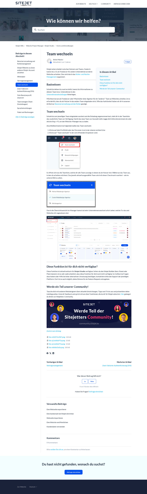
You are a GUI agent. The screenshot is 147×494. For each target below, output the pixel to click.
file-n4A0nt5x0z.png (56, 347)
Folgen (127, 62)
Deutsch (92, 4)
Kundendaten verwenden (56, 427)
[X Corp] (50, 353)
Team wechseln (105, 80)
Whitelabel (21, 77)
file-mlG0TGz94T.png (57, 337)
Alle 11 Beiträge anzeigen (25, 117)
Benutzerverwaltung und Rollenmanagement (26, 62)
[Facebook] (47, 353)
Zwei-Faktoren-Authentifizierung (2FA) (116, 365)
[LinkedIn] (53, 353)
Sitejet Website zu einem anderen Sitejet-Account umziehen (26, 70)
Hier (122, 294)
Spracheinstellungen (24, 108)
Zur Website (81, 4)
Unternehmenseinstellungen (57, 94)
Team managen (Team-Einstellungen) (25, 103)
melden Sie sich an (57, 449)
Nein (92, 381)
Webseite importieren (55, 418)
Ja (85, 381)
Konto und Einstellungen (64, 46)
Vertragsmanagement (55, 365)
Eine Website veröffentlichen (57, 422)
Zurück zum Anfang (54, 331)
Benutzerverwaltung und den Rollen (68, 104)
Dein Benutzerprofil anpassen (24, 96)
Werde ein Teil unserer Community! (112, 89)
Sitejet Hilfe (20, 46)
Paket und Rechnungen (25, 112)
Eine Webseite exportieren (56, 409)
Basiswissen (104, 76)
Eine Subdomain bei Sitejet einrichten (60, 414)
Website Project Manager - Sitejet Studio (40, 46)
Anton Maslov (58, 60)
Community (106, 4)
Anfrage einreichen (122, 4)
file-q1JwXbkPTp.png (57, 340)
